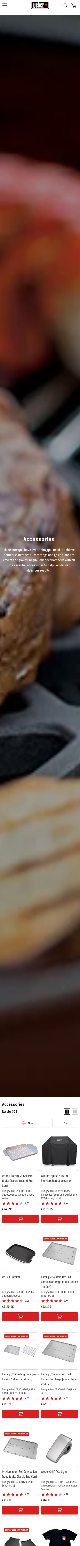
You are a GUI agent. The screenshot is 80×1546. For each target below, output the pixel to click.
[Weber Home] (40, 5)
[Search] (66, 5)
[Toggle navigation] (4, 5)
